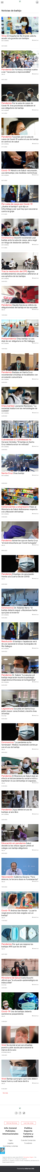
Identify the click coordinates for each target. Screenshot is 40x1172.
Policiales (10, 1131)
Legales (10, 1143)
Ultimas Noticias (11, 1123)
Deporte (28, 1131)
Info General (10, 1128)
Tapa (10, 1140)
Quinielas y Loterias (10, 1146)
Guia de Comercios (28, 1140)
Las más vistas (28, 1123)
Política (28, 1128)
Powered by (25, 1168)
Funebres (28, 1143)
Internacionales (10, 1134)
